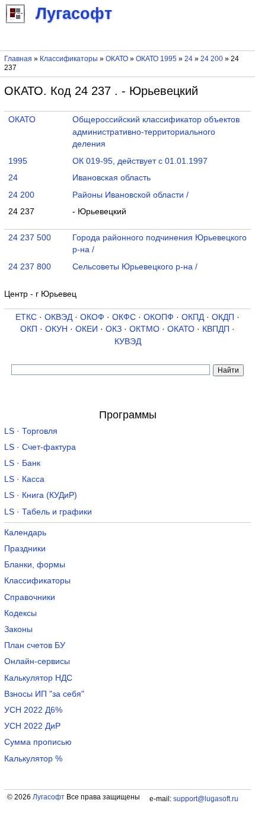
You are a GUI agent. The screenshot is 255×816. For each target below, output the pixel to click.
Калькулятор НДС (38, 678)
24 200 (212, 59)
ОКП (28, 329)
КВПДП (216, 329)
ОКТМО (144, 329)
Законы (18, 629)
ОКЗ (114, 329)
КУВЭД (127, 341)
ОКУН (56, 329)
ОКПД (192, 317)
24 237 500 (29, 237)
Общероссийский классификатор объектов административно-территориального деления (156, 131)
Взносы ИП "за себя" (44, 694)
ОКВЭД (58, 317)
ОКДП (223, 317)
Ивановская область (111, 177)
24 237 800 (29, 266)
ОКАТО (117, 59)
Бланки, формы (34, 564)
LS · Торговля (31, 431)
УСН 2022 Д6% (33, 710)
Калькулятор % (33, 758)
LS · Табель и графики (48, 511)
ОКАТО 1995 (156, 59)
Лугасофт (49, 797)
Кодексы (20, 613)
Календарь (25, 532)
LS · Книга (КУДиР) (40, 495)
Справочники (29, 597)
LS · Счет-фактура (40, 447)
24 (189, 59)
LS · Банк (22, 463)
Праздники (25, 548)
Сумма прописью (38, 742)
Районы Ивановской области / (130, 194)
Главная (18, 59)
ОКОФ (92, 317)
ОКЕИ (86, 329)
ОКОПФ (159, 317)
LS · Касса (24, 479)
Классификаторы (69, 59)
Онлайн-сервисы (37, 661)
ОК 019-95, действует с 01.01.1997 (140, 161)
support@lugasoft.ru (205, 799)
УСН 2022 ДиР (32, 726)
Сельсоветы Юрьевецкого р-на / (134, 266)
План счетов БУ (34, 645)
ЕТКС (26, 317)
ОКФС (124, 317)
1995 (17, 161)
